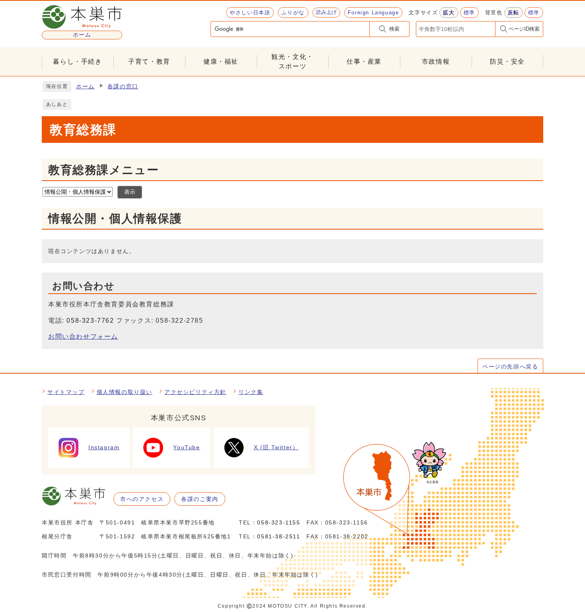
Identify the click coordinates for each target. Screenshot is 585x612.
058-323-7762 (90, 320)
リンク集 (250, 392)
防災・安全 (507, 61)
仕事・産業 (364, 61)
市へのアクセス (142, 499)
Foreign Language (373, 13)
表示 (129, 192)
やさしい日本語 (250, 13)
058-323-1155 (278, 522)
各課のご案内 (199, 499)
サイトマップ (66, 392)
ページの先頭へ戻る (510, 366)
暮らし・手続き (77, 61)
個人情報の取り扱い (124, 392)
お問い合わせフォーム (83, 336)
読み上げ (326, 12)
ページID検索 (524, 29)
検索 (394, 29)
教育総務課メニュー (103, 170)
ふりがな (292, 13)
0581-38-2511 (278, 536)
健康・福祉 (220, 61)
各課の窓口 (122, 87)
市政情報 (436, 61)
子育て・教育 (149, 61)
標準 (469, 13)
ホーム (85, 87)
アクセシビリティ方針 (195, 392)
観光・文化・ (292, 61)
